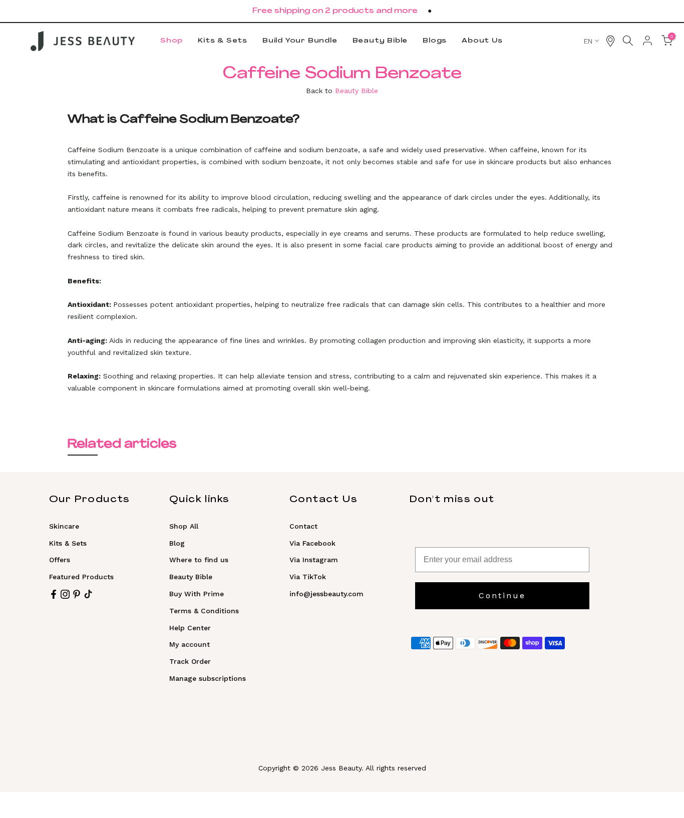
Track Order (190, 661)
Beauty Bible (380, 41)
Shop (171, 41)
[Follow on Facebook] (53, 594)
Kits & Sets (222, 41)
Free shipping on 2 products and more (335, 11)
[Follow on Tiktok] (88, 594)
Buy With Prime (196, 594)
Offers (59, 560)
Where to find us (198, 560)
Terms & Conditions (204, 611)
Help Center (190, 628)
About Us (482, 41)
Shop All (183, 526)
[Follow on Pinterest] (76, 594)
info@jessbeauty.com (326, 594)
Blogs (435, 41)
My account (189, 644)
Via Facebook (312, 543)
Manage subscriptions (207, 678)
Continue (502, 595)
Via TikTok (307, 577)
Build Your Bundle (299, 41)
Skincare (64, 526)
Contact (303, 526)
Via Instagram (313, 560)
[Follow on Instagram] (65, 594)
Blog (177, 543)
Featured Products (81, 577)
